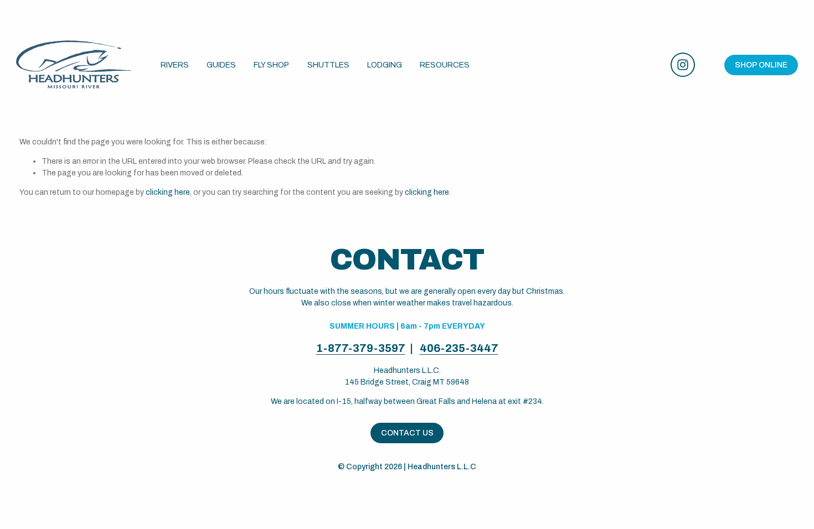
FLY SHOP (271, 65)
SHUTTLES (328, 65)
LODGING (384, 65)
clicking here (168, 192)
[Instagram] (683, 65)
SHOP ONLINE (761, 65)
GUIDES (221, 65)
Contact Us (407, 433)
